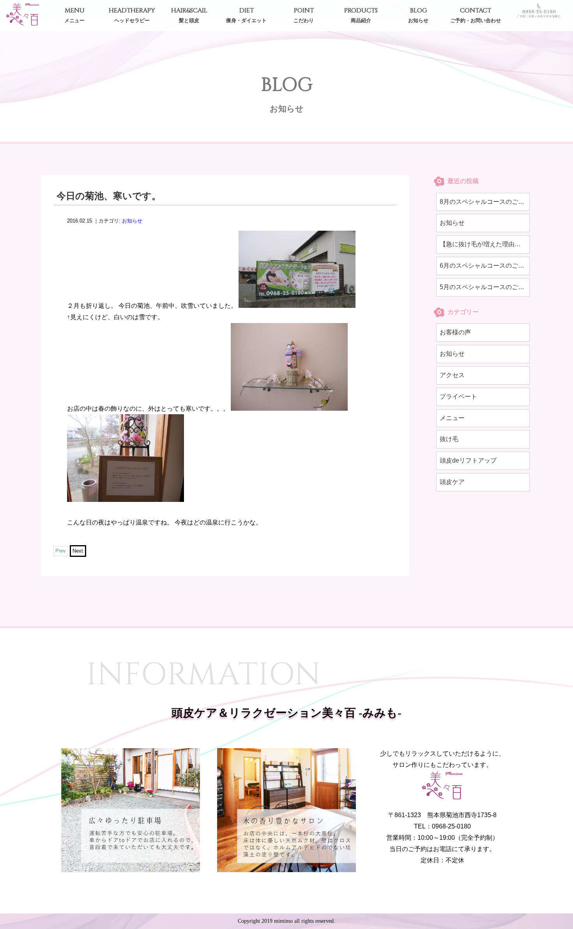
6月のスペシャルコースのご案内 (484, 265)
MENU (74, 15)
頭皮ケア (452, 482)
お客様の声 (455, 332)
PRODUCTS (361, 15)
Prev (60, 551)
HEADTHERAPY (132, 15)
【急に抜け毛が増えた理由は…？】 (484, 244)
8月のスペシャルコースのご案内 (484, 201)
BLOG (418, 15)
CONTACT (475, 15)
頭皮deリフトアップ (468, 460)
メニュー (452, 418)
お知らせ (132, 221)
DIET (246, 15)
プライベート (458, 396)
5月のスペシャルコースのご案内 (484, 287)
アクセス (452, 375)
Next (78, 551)
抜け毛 (449, 439)
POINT (304, 15)
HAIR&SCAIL (189, 15)
